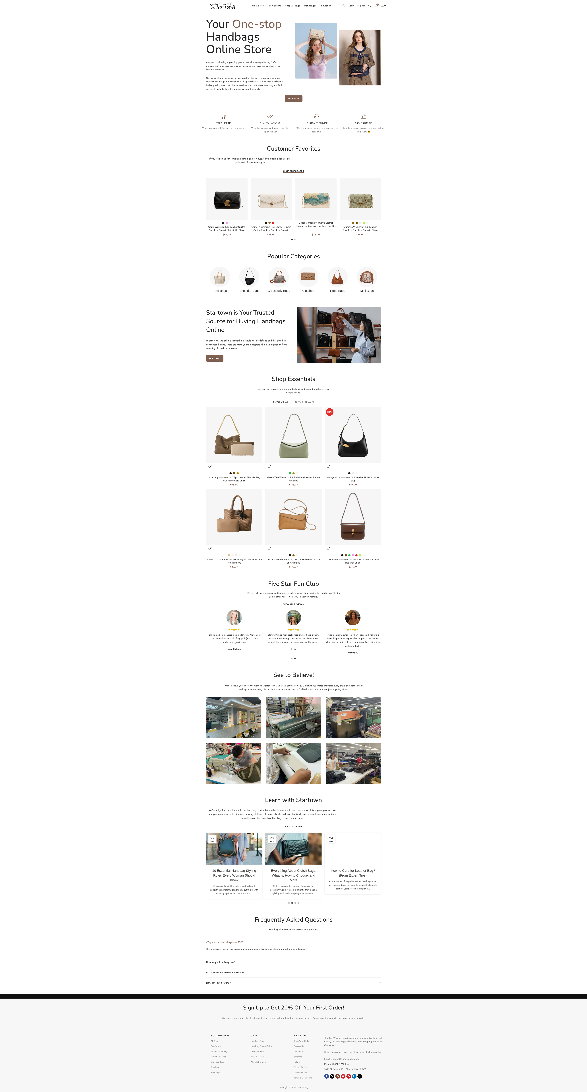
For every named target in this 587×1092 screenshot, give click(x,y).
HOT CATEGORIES (220, 1035)
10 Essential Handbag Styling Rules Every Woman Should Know (234, 875)
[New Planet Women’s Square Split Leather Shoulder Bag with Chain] (353, 517)
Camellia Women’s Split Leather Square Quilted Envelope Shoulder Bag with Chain (251, 230)
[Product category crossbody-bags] (279, 280)
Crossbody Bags (218, 1056)
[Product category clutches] (308, 280)
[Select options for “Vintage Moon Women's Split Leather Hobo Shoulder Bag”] (328, 466)
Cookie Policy (300, 1072)
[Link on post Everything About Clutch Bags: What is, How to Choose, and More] (293, 849)
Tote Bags (215, 1067)
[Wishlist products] (370, 6)
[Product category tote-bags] (220, 280)
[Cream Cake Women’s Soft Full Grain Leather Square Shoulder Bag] (293, 517)
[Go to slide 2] (295, 239)
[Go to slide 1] (292, 239)
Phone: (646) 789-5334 (336, 1064)
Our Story (298, 1051)
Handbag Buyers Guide (261, 1046)
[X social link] (332, 1076)
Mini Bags (215, 1072)
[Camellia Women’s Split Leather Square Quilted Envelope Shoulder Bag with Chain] (251, 199)
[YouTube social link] (343, 1076)
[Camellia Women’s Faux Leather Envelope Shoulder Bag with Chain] (340, 199)
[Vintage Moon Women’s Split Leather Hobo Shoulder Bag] (353, 435)
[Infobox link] (223, 121)
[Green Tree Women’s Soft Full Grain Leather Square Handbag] (293, 435)
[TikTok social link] (359, 1076)
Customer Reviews (259, 1051)
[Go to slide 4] (298, 903)
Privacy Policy (300, 1067)
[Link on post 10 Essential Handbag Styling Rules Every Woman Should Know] (234, 849)
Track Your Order (302, 1041)
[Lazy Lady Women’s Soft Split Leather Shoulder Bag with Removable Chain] (234, 435)
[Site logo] (223, 5)
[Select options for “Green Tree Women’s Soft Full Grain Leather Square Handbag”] (269, 466)
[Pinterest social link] (348, 1076)
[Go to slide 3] (295, 903)
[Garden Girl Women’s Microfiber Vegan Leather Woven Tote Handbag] (234, 517)
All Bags (214, 1041)
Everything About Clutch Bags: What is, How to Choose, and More (293, 875)
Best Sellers (216, 1046)
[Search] (344, 6)
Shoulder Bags (217, 1062)
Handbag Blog (257, 1041)
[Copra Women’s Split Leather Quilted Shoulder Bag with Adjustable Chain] (206, 199)
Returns (297, 1062)
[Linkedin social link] (354, 1076)
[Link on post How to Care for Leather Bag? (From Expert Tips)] (353, 849)
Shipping (298, 1056)
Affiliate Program (258, 1062)
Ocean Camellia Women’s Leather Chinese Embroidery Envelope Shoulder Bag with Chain (296, 226)
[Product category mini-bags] (367, 280)
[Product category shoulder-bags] (249, 280)
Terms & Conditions (303, 1077)
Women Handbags (219, 1051)
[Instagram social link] (337, 1076)
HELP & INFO (300, 1035)
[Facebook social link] (326, 1076)
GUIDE (254, 1035)
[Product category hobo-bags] (338, 280)
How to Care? (257, 1056)
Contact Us (299, 1046)
